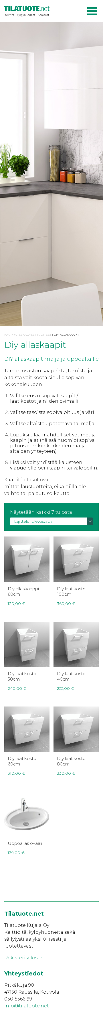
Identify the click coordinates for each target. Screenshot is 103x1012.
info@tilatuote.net (26, 1006)
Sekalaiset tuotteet (35, 335)
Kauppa (10, 335)
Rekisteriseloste (23, 958)
